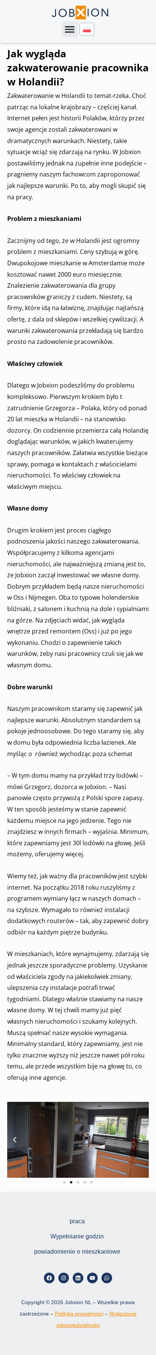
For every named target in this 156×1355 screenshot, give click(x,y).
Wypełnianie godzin (77, 1236)
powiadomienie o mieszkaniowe (77, 1251)
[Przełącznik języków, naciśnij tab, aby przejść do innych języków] (87, 29)
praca (77, 1221)
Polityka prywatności (79, 1314)
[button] (70, 29)
